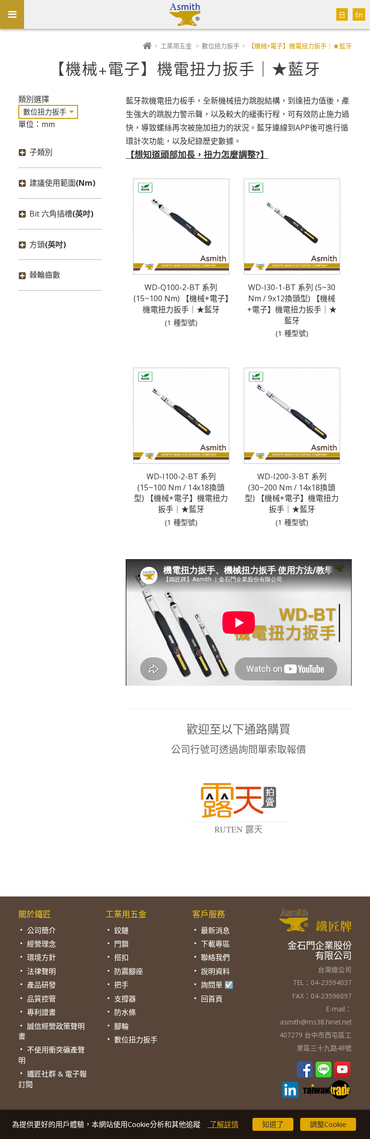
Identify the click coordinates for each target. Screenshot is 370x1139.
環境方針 (41, 957)
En (359, 14)
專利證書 (41, 1012)
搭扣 (121, 957)
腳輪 (121, 1026)
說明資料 (215, 971)
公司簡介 (41, 930)
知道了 (273, 1124)
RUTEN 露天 (238, 829)
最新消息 (215, 930)
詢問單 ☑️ (217, 984)
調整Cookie (328, 1124)
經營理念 (41, 943)
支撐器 (125, 998)
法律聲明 (41, 971)
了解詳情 (223, 1124)
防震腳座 (128, 971)
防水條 (125, 1012)
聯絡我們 (215, 957)
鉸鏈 (121, 930)
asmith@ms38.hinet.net (316, 1021)
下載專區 (215, 943)
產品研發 (41, 984)
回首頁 (212, 998)
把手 (121, 984)
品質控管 (41, 998)
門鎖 (121, 943)
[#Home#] (147, 45)
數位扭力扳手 (220, 45)
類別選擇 (33, 99)
